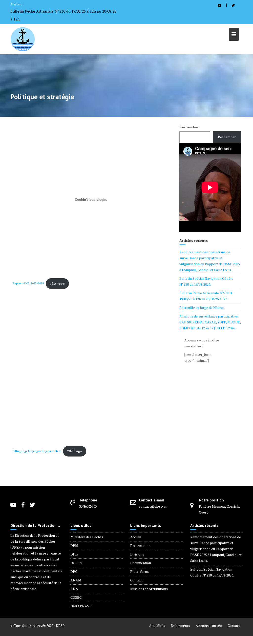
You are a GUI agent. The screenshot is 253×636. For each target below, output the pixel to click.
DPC (73, 571)
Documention (140, 562)
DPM (74, 545)
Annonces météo (209, 625)
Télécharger (57, 283)
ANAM (75, 580)
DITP (74, 554)
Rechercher (189, 127)
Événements (180, 625)
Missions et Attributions (149, 588)
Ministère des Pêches (86, 537)
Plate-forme (139, 571)
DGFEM (76, 562)
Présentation (140, 545)
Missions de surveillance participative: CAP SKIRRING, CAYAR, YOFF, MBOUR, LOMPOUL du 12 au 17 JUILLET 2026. (210, 322)
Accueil (135, 537)
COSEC (76, 597)
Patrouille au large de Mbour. (201, 307)
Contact (136, 580)
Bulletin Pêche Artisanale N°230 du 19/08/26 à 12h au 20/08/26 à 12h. (63, 15)
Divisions (137, 554)
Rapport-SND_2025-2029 (28, 283)
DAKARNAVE (81, 606)
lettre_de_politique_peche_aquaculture (37, 451)
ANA (74, 588)
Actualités (157, 625)
